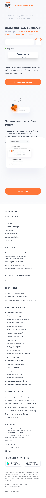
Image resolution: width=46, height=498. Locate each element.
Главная (8, 15)
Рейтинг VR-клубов (11, 417)
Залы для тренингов (14, 367)
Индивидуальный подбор (14, 262)
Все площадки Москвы (13, 312)
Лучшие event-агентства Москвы (16, 414)
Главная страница (11, 216)
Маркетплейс (9, 220)
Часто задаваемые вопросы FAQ (16, 253)
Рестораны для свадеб (15, 333)
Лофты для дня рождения (16, 326)
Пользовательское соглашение (16, 297)
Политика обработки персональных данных (20, 300)
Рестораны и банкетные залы (17, 337)
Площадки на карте (23, 55)
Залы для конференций (15, 364)
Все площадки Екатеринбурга (16, 381)
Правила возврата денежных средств (18, 269)
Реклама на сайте (11, 234)
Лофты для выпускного (15, 378)
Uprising (16, 491)
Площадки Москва (23, 15)
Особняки (9, 18)
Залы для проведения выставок (18, 371)
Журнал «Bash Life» (12, 237)
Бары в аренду (12, 340)
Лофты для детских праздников (18, 354)
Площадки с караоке (14, 347)
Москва (9, 223)
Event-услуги (9, 230)
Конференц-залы (13, 357)
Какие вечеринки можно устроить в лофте (20, 407)
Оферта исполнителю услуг (14, 293)
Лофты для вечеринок (15, 323)
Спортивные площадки (15, 316)
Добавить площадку (24, 5)
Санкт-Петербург (13, 227)
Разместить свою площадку (15, 281)
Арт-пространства (13, 350)
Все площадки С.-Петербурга (15, 361)
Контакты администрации (14, 265)
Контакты (8, 241)
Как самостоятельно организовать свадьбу (20, 411)
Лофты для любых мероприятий (18, 319)
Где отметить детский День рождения (18, 397)
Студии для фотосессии (15, 343)
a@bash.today (10, 444)
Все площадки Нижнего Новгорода (18, 385)
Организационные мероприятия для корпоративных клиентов (18, 257)
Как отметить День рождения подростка (19, 400)
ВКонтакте (8, 451)
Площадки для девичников (16, 330)
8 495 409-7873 (10, 441)
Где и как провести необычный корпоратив (20, 404)
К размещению (23, 191)
